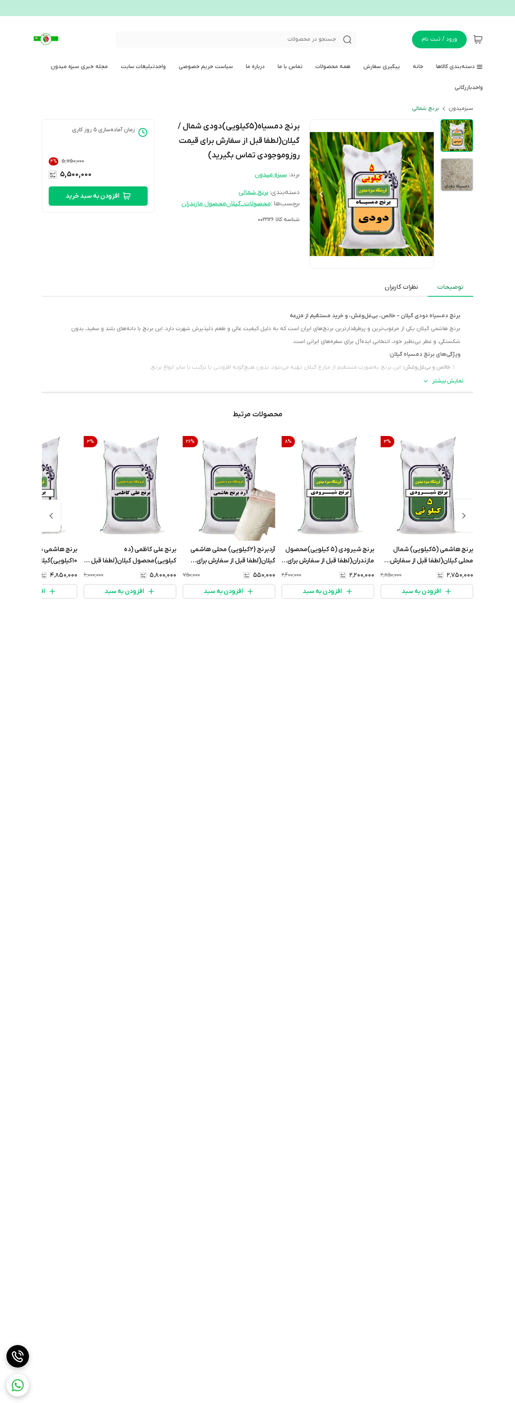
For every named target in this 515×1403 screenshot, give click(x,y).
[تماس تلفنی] (17, 1356)
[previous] (464, 516)
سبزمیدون (461, 108)
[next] (51, 516)
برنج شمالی (425, 108)
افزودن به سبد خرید (92, 196)
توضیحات (450, 287)
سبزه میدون (271, 175)
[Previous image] (321, 194)
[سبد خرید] (478, 39)
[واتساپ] (17, 1385)
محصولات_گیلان (248, 204)
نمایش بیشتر (448, 381)
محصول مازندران (203, 204)
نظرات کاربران (401, 287)
